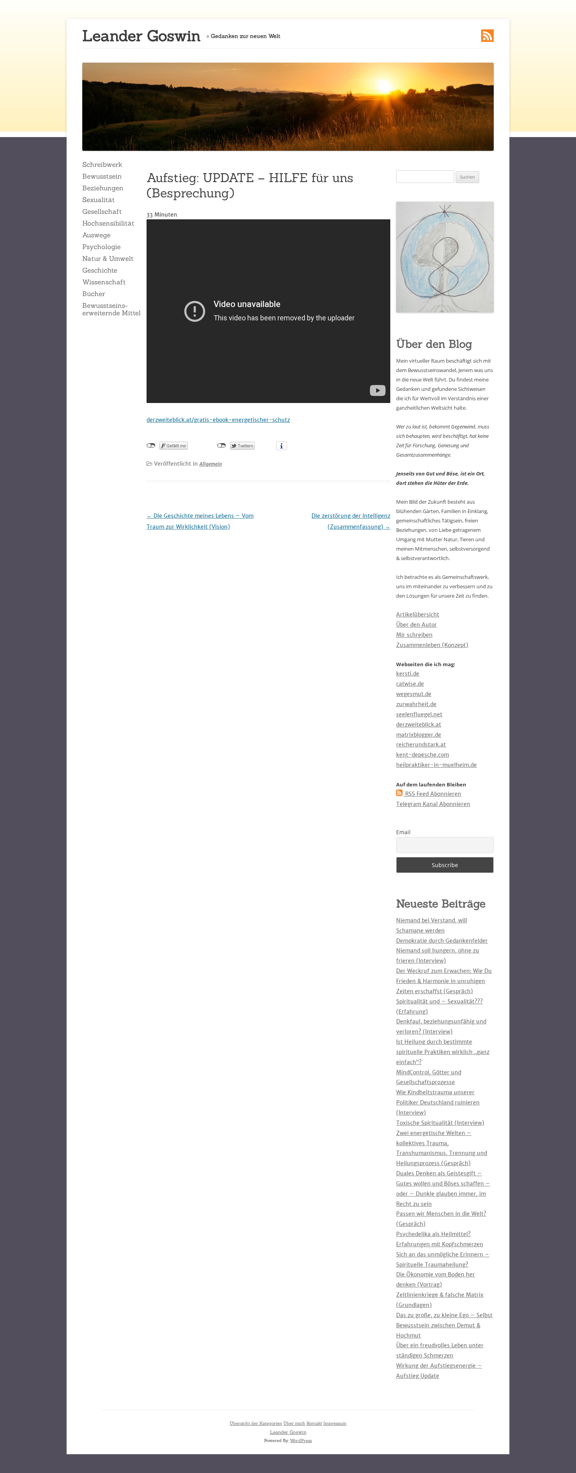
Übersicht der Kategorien (256, 1423)
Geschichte (99, 270)
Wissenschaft (104, 282)
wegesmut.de (413, 694)
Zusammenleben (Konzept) (432, 645)
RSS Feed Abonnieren (432, 793)
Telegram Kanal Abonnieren (433, 804)
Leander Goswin (141, 35)
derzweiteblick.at (418, 724)
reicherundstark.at (421, 744)
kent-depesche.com (422, 754)
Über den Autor (416, 624)
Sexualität (98, 199)
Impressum (334, 1423)
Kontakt (314, 1423)
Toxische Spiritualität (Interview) (440, 1122)
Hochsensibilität (108, 223)
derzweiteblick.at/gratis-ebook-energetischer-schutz (218, 419)
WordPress (301, 1440)
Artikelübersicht (417, 614)
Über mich (294, 1423)
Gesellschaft (102, 211)
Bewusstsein (102, 176)
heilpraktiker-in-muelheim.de (436, 764)
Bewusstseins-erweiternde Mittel (111, 309)
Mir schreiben (414, 634)
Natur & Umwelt (108, 258)
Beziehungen (102, 188)
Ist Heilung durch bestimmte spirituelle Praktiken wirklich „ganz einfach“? (442, 1052)
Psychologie (101, 246)
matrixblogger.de (418, 734)
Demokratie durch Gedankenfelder (442, 940)
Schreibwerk (102, 164)
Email (403, 832)
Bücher (93, 293)
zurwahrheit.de (416, 704)
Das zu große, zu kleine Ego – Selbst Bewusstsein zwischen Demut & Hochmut (444, 1325)
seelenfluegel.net (419, 714)
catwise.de (410, 683)
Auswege (96, 235)
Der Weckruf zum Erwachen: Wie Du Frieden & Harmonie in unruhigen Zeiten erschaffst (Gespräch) (444, 981)
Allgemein (210, 464)
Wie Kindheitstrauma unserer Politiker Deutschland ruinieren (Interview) (438, 1102)
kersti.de (407, 673)
